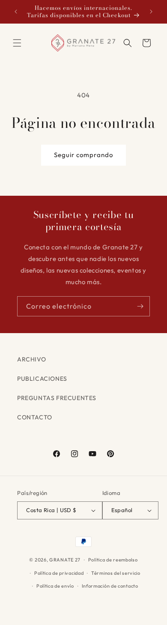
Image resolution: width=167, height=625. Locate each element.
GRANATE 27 (65, 560)
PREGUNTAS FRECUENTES (56, 398)
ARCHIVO (31, 359)
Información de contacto (110, 586)
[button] (17, 42)
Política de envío (55, 586)
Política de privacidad (59, 573)
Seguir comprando (83, 155)
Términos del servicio (115, 573)
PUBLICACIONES (42, 378)
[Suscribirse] (140, 306)
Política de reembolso (113, 560)
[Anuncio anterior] (15, 11)
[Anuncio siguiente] (151, 11)
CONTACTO (34, 417)
